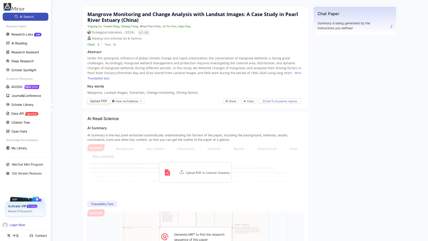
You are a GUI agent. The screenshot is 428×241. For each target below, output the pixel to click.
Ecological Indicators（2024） (114, 32)
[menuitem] (25, 17)
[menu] (25, 83)
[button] (195, 172)
